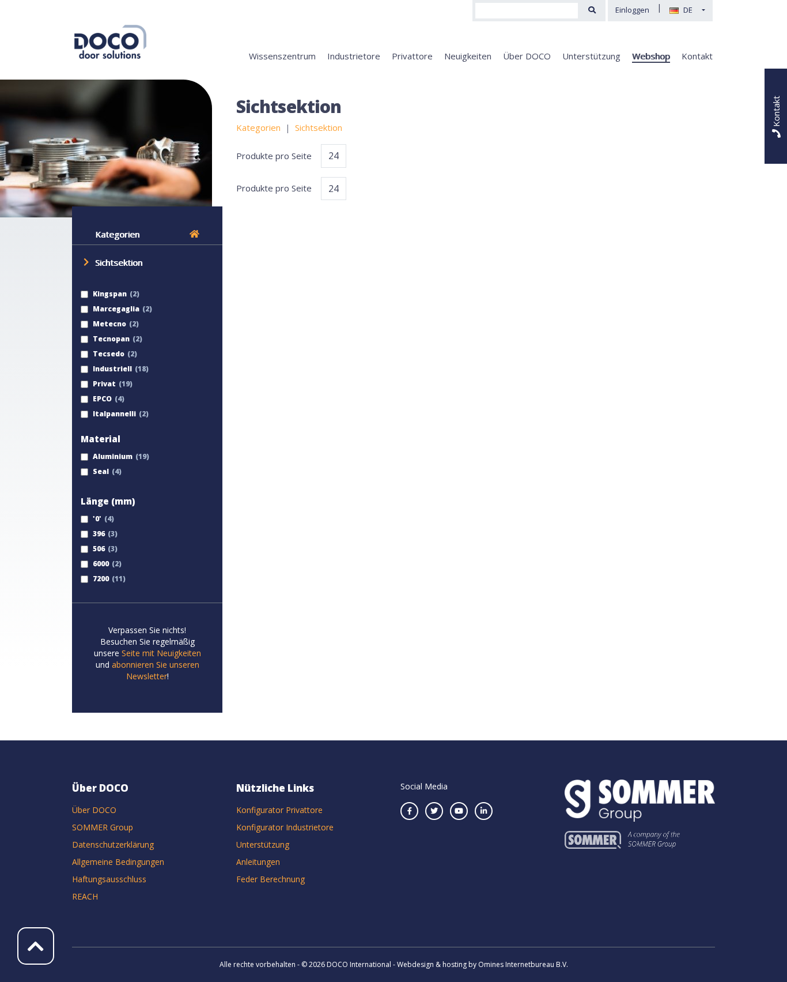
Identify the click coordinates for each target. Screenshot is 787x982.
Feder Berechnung (270, 879)
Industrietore (353, 56)
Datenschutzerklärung (113, 844)
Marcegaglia (115, 309)
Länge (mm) (108, 501)
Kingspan (109, 294)
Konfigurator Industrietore (285, 827)
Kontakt (697, 56)
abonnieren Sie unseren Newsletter (155, 670)
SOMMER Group (102, 827)
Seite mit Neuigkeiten (161, 653)
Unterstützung (591, 56)
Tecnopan (110, 339)
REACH (85, 896)
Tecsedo (107, 354)
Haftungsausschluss (109, 879)
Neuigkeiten (467, 56)
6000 (100, 564)
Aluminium (112, 456)
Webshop (651, 56)
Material (100, 439)
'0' (96, 519)
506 (98, 549)
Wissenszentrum (282, 56)
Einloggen (632, 10)
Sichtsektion (118, 262)
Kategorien (117, 234)
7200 (100, 579)
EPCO (101, 399)
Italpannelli (113, 414)
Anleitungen (258, 861)
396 (98, 534)
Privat (103, 384)
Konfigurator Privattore (279, 809)
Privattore (412, 56)
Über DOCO (527, 56)
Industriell (111, 369)
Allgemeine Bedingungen (118, 861)
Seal (100, 471)
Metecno (108, 324)
